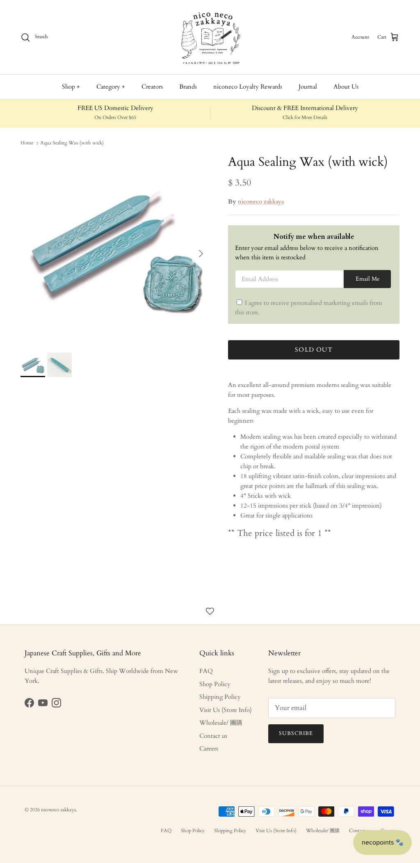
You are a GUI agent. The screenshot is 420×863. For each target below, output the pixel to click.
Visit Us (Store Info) (225, 710)
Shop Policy (215, 684)
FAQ (206, 671)
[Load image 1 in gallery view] (115, 249)
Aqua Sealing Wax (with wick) (72, 143)
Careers (208, 748)
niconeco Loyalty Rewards (247, 86)
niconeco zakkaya (261, 201)
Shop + (71, 86)
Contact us (213, 736)
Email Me (367, 279)
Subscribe (296, 733)
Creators (152, 86)
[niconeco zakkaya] (210, 37)
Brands (188, 86)
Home (27, 143)
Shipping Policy (220, 697)
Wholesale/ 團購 (220, 723)
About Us (345, 86)
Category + (110, 86)
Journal (308, 86)
